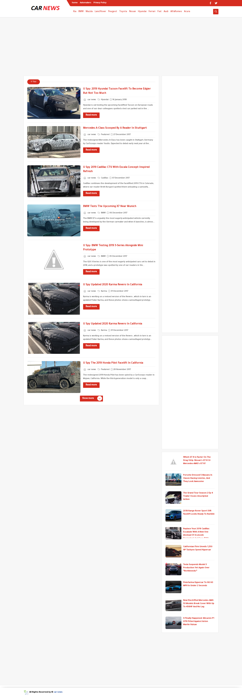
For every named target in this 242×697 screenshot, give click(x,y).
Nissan (132, 11)
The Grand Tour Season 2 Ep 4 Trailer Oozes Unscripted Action (198, 496)
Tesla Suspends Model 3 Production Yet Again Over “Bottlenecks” (196, 568)
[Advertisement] (121, 48)
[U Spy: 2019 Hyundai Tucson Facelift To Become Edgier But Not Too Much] (53, 103)
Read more (91, 115)
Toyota (123, 11)
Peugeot (112, 11)
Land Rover (100, 11)
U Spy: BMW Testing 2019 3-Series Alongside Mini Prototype (113, 247)
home (75, 3)
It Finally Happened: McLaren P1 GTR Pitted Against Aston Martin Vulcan (198, 621)
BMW (81, 11)
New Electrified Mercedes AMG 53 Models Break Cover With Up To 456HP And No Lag (198, 603)
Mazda (89, 11)
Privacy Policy (100, 3)
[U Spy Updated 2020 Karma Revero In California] (53, 299)
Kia (74, 11)
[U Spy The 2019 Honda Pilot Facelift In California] (53, 377)
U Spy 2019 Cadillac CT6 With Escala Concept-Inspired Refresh (116, 169)
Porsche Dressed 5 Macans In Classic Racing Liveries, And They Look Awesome (197, 478)
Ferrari (152, 11)
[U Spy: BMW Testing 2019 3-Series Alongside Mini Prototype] (53, 260)
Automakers (85, 3)
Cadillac (104, 178)
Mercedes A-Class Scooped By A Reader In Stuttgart (115, 128)
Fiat (159, 11)
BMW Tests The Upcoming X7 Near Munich (109, 206)
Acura (187, 11)
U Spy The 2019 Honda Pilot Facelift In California (113, 363)
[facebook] (210, 3)
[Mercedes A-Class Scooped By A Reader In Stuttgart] (53, 142)
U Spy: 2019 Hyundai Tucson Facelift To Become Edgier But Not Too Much (117, 91)
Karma (103, 291)
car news (58, 692)
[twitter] (216, 3)
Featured (104, 135)
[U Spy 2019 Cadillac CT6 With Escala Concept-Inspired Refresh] (53, 181)
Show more (88, 398)
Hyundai (142, 11)
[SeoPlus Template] (26, 692)
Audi (166, 11)
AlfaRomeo (176, 11)
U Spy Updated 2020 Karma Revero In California (112, 284)
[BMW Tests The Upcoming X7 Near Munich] (53, 220)
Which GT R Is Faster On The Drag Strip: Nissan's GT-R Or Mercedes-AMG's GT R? (197, 460)
